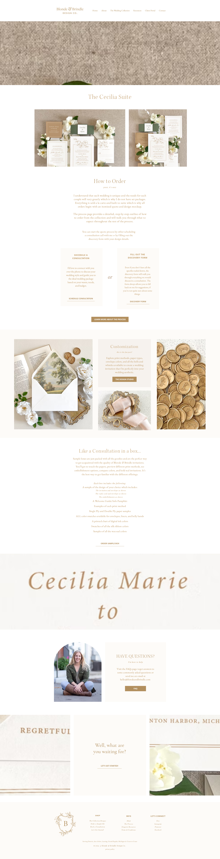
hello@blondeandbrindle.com (135, 679)
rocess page (86, 214)
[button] (120, 10)
